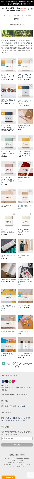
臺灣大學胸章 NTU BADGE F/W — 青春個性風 (8, 307)
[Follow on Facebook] (3, 381)
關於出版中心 (6, 418)
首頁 (4, 15)
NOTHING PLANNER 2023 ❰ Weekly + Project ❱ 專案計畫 (8, 231)
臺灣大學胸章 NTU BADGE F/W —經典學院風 (25, 281)
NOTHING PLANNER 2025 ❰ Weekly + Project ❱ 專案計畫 (8, 127)
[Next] (17, 366)
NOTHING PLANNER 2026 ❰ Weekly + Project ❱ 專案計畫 (25, 75)
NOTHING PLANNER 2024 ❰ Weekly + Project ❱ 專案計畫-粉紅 (8, 180)
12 (30, 363)
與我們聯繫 (22, 406)
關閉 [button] (28, 4)
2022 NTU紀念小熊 (24, 305)
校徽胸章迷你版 (23, 331)
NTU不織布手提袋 (24, 255)
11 (26, 363)
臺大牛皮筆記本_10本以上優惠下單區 (25, 206)
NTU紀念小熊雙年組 (7, 331)
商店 (9, 15)
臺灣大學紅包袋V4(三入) (25, 178)
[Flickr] (13, 381)
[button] (2, 9)
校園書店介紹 (17, 418)
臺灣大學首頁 (21, 420)
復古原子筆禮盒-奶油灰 (8, 256)
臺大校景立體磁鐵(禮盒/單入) (8, 100)
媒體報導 (27, 418)
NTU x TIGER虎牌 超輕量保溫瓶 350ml (25, 354)
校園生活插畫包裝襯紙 (8, 279)
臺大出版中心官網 (7, 420)
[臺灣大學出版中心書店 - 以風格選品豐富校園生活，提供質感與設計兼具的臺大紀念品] (15, 9)
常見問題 (13, 406)
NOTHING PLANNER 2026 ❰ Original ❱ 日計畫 (8, 75)
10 (22, 363)
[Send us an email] (6, 381)
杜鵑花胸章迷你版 (7, 354)
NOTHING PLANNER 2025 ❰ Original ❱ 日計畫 (25, 101)
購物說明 (4, 406)
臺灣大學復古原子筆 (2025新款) (24, 126)
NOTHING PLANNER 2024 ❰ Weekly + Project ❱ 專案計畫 (25, 153)
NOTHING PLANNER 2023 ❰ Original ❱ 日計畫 (25, 231)
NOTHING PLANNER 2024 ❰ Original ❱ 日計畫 (8, 153)
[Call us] (10, 381)
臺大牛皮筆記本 (6, 205)
